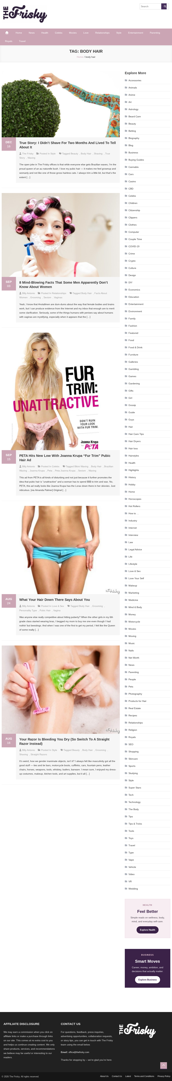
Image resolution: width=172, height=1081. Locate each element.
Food (131, 340)
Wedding (133, 888)
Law (130, 542)
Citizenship (134, 210)
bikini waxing (81, 466)
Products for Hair (137, 701)
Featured (133, 333)
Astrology (133, 109)
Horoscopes (134, 499)
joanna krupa (37, 470)
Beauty (132, 123)
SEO (130, 744)
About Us (104, 1076)
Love (86, 32)
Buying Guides (136, 159)
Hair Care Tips (136, 434)
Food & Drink (135, 347)
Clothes (132, 224)
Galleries (133, 362)
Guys (131, 419)
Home (19, 32)
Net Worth (133, 657)
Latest (128, 1076)
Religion (132, 730)
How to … (133, 513)
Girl (130, 398)
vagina (56, 610)
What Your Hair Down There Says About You (54, 600)
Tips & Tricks (135, 823)
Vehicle (132, 867)
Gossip (132, 405)
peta (49, 470)
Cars (131, 174)
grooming (35, 297)
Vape (131, 859)
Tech (131, 795)
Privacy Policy (164, 1076)
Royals (8, 41)
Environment (135, 311)
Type (131, 852)
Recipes (132, 715)
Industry (132, 520)
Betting (132, 131)
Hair (130, 426)
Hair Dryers (134, 441)
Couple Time (135, 239)
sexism (47, 297)
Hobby (131, 484)
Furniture (133, 354)
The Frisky (27, 153)
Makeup (132, 585)
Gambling (133, 369)
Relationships (102, 32)
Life (130, 556)
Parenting (155, 32)
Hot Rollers (134, 506)
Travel (22, 41)
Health (44, 32)
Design (132, 275)
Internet (132, 527)
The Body (133, 809)
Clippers (132, 217)
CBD (130, 188)
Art (130, 102)
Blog (130, 145)
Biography (133, 138)
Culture (132, 268)
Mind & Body (135, 607)
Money (132, 614)
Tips (130, 816)
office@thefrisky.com (79, 1052)
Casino (132, 181)
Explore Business (147, 979)
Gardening (134, 383)
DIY (130, 282)
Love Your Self (136, 578)
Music (131, 643)
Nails (131, 650)
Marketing (133, 592)
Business (133, 152)
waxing (31, 157)
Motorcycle (134, 621)
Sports (131, 766)
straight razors (39, 754)
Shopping (133, 751)
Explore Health (147, 930)
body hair (86, 153)
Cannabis (133, 167)
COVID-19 (133, 246)
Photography (135, 693)
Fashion (132, 325)
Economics (134, 289)
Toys (130, 838)
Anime (131, 94)
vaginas (58, 297)
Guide (131, 412)
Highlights (133, 470)
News (32, 32)
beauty (74, 153)
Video (131, 874)
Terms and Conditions (144, 1076)
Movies (73, 32)
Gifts (130, 390)
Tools (131, 831)
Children (132, 203)
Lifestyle (132, 564)
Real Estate (134, 708)
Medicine (133, 600)
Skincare (133, 758)
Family (132, 318)
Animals (132, 87)
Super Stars (134, 787)
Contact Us (117, 1076)
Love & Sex (58, 606)
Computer (133, 232)
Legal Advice (135, 549)
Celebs (58, 32)
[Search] (164, 6)
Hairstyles (133, 455)
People (132, 679)
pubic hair (45, 610)
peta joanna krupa (65, 470)
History (132, 477)
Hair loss (133, 448)
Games (132, 376)
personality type (28, 610)
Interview (133, 535)
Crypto (132, 260)
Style (118, 32)
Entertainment (135, 32)
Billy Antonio (28, 293)
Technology (134, 802)
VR (130, 881)
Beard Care (134, 116)
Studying (133, 773)
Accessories (134, 80)
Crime (131, 253)
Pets (130, 686)
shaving (98, 153)
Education (133, 297)
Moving (132, 636)
